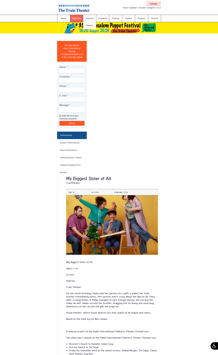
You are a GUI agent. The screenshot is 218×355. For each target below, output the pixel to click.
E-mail (64, 95)
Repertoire (76, 18)
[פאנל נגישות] (214, 346)
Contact (153, 4)
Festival (154, 18)
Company (65, 76)
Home (125, 8)
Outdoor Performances (69, 143)
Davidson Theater (90, 22)
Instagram (151, 8)
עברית (158, 8)
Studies (128, 18)
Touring (115, 18)
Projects (141, 18)
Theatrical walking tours (70, 165)
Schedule (102, 18)
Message (65, 105)
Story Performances (68, 150)
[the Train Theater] (78, 12)
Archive (63, 172)
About (63, 18)
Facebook (133, 8)
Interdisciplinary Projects (71, 157)
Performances (66, 135)
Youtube (141, 8)
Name (63, 67)
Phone (63, 86)
